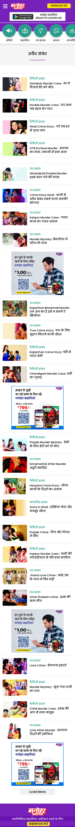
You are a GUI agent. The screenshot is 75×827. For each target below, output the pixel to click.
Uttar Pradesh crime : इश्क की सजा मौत (50, 599)
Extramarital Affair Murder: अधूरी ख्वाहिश (48, 466)
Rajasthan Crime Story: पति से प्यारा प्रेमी (50, 354)
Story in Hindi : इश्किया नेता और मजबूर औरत (51, 509)
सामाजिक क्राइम (39, 502)
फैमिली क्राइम (37, 78)
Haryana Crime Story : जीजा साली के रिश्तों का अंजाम (49, 487)
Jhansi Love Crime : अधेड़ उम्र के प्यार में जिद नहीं (49, 577)
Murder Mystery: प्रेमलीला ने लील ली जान (49, 241)
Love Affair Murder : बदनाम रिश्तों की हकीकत (48, 732)
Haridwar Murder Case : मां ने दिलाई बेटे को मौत (50, 85)
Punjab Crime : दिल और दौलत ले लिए (50, 534)
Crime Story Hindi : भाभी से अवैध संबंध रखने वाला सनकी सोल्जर (49, 199)
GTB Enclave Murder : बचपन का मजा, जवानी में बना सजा (49, 150)
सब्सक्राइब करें (59, 5)
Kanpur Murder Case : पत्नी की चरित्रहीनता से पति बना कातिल (51, 556)
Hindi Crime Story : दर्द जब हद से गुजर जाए (50, 128)
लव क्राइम (35, 168)
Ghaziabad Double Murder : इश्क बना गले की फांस (49, 175)
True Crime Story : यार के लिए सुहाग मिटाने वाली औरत (50, 332)
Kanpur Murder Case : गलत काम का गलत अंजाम (49, 219)
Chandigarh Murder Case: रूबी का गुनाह (51, 375)
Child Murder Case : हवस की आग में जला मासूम (49, 710)
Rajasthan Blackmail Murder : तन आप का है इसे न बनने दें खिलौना (50, 312)
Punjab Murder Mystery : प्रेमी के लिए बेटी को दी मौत (49, 444)
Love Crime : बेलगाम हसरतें (48, 665)
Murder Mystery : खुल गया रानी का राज (51, 689)
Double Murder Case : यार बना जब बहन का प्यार (51, 107)
